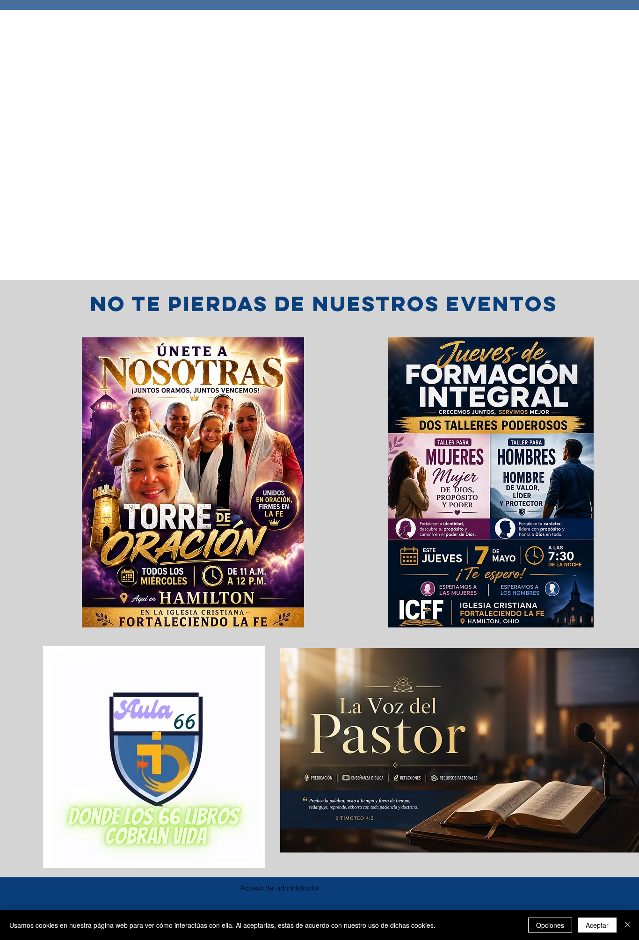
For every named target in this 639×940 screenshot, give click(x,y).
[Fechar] (627, 925)
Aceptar (597, 925)
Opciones (550, 925)
